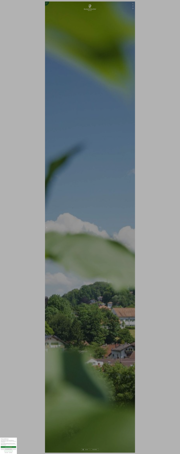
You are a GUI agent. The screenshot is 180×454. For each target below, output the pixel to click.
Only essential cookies (8, 449)
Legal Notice (10, 452)
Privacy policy (6, 452)
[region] (8, 442)
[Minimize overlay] (15, 439)
